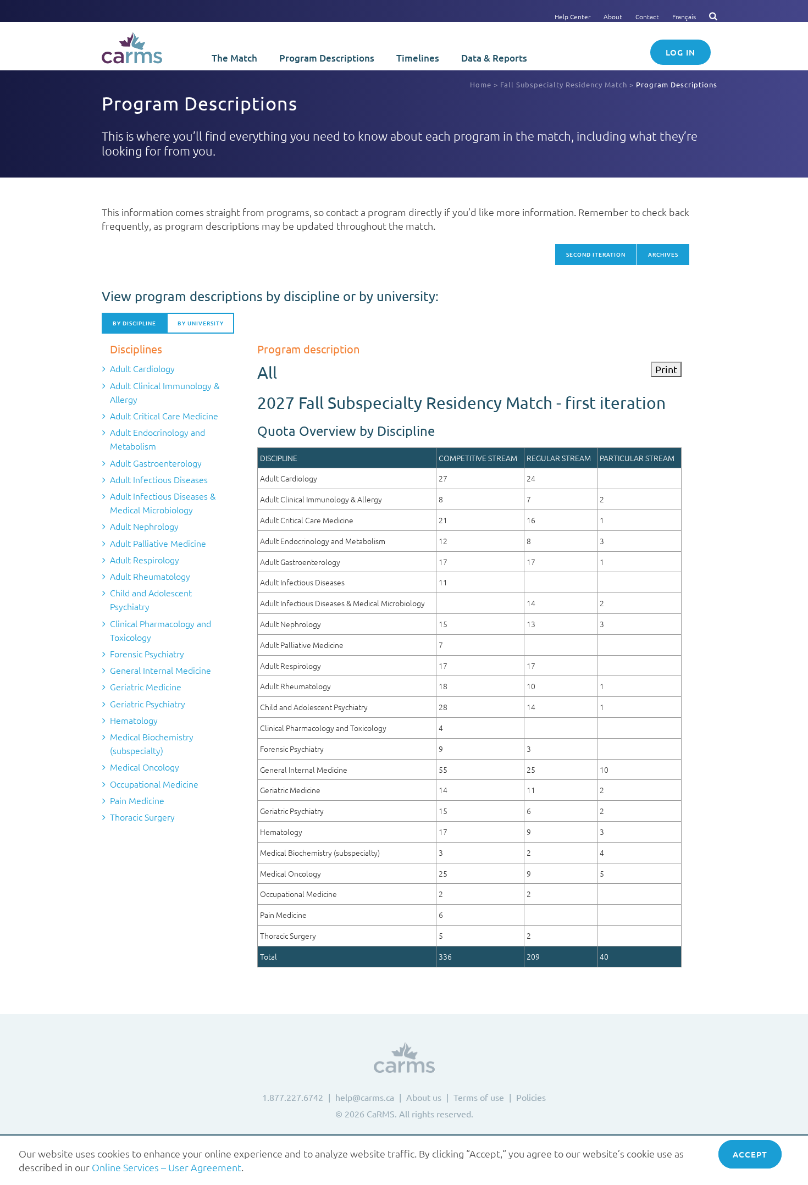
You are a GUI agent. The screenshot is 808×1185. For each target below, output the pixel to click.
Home (480, 84)
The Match (234, 58)
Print (666, 369)
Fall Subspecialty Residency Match (563, 84)
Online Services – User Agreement (166, 1167)
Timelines (417, 58)
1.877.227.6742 (292, 1097)
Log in (680, 52)
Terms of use (478, 1097)
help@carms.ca (364, 1097)
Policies (531, 1097)
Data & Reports (494, 58)
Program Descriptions (326, 58)
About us (423, 1097)
